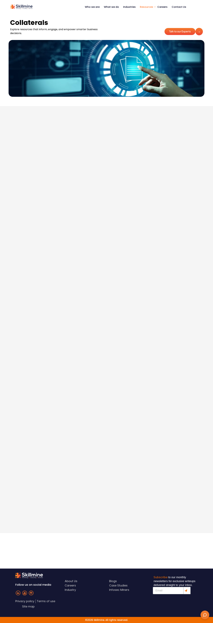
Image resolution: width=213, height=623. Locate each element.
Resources (146, 7)
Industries (129, 7)
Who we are (92, 7)
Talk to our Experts (180, 31)
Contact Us (179, 7)
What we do (111, 7)
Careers (162, 7)
